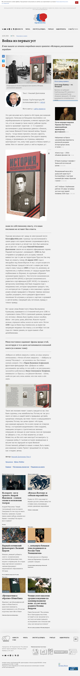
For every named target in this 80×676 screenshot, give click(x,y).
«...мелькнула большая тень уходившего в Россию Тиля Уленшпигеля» (38, 549)
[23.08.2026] (39, 529)
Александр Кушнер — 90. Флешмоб (64, 86)
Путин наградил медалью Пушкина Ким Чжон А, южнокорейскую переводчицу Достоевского (64, 127)
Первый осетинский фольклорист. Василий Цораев (13, 548)
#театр (4, 524)
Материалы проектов (21, 467)
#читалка (4, 615)
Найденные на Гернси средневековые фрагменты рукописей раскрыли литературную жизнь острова (64, 142)
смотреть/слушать (39, 29)
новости (20, 29)
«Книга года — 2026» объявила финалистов (64, 154)
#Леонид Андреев (45, 627)
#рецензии (9, 462)
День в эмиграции (33, 474)
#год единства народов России (10, 574)
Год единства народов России (11, 527)
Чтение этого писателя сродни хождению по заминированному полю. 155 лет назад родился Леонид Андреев (39, 602)
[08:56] (14, 529)
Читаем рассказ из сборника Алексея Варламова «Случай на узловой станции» (38, 559)
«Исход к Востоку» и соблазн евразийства (38, 494)
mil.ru (42, 102)
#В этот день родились (34, 627)
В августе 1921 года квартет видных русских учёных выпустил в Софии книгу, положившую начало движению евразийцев (39, 502)
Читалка (30, 527)
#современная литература (35, 565)
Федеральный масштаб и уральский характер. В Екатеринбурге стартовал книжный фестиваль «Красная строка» (65, 176)
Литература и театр (8, 474)
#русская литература (12, 615)
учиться (50, 29)
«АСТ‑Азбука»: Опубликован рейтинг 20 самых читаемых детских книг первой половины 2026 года (65, 190)
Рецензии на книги (21, 36)
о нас (70, 29)
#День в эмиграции (33, 510)
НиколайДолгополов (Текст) (21, 457)
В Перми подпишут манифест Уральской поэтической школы (65, 163)
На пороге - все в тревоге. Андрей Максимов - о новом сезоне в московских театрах (12, 498)
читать (27, 29)
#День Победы (19, 462)
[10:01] (39, 476)
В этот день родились (34, 577)
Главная (8, 467)
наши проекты (61, 29)
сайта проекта (39, 109)
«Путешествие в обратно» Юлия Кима (12, 596)
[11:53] (14, 476)
